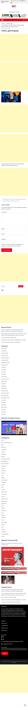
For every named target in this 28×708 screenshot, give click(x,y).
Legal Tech (4, 503)
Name (3, 229)
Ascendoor (18, 661)
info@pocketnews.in (8, 644)
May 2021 (3, 402)
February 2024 (4, 353)
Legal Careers (4, 499)
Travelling (3, 531)
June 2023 (3, 369)
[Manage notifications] (25, 705)
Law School (4, 494)
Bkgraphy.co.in (4, 628)
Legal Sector (4, 501)
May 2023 (3, 372)
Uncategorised (4, 534)
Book (2, 445)
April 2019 (3, 414)
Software (3, 517)
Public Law (3, 510)
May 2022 (3, 383)
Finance (3, 473)
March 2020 (4, 407)
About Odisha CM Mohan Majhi (8, 337)
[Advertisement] (14, 48)
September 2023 (5, 362)
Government (4, 480)
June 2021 (3, 400)
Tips (2, 527)
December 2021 (5, 393)
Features (3, 470)
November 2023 (5, 358)
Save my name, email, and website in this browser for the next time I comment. (12, 245)
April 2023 (3, 374)
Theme (3, 524)
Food (2, 475)
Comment (4, 212)
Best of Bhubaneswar (6, 442)
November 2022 (5, 379)
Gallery (3, 477)
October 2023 (4, 360)
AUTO (2, 440)
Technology (4, 522)
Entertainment (4, 461)
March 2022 (4, 388)
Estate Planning (5, 463)
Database (3, 454)
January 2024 (4, 355)
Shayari (3, 515)
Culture (3, 452)
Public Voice (4, 623)
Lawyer (3, 496)
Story (2, 520)
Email (3, 234)
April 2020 (3, 405)
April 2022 (3, 386)
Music (2, 506)
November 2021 (5, 395)
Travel (2, 529)
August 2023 (4, 365)
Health (2, 484)
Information (4, 491)
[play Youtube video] (14, 428)
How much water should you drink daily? (10, 342)
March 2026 (4, 348)
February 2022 (4, 390)
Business (3, 447)
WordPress (14, 662)
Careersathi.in (4, 625)
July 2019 (3, 409)
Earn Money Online (5, 459)
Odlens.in (3, 621)
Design (3, 456)
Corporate (3, 449)
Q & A (2, 513)
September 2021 (5, 397)
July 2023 (3, 367)
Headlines (3, 482)
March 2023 (4, 376)
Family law (3, 466)
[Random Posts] (23, 20)
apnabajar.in (4, 630)
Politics (3, 508)
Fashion (3, 468)
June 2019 (3, 412)
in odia (2, 489)
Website (3, 239)
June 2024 (3, 351)
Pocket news (14, 10)
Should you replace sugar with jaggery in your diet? (13, 340)
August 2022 (4, 381)
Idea (2, 487)
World (2, 536)
